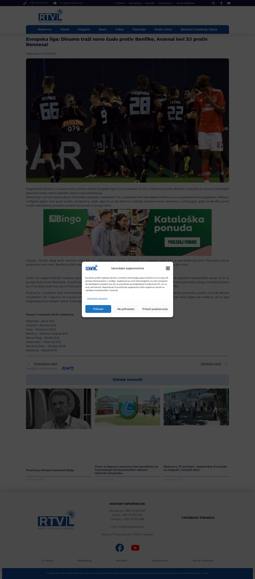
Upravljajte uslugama (97, 298)
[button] (168, 268)
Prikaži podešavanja (155, 309)
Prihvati (98, 309)
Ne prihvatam (125, 309)
